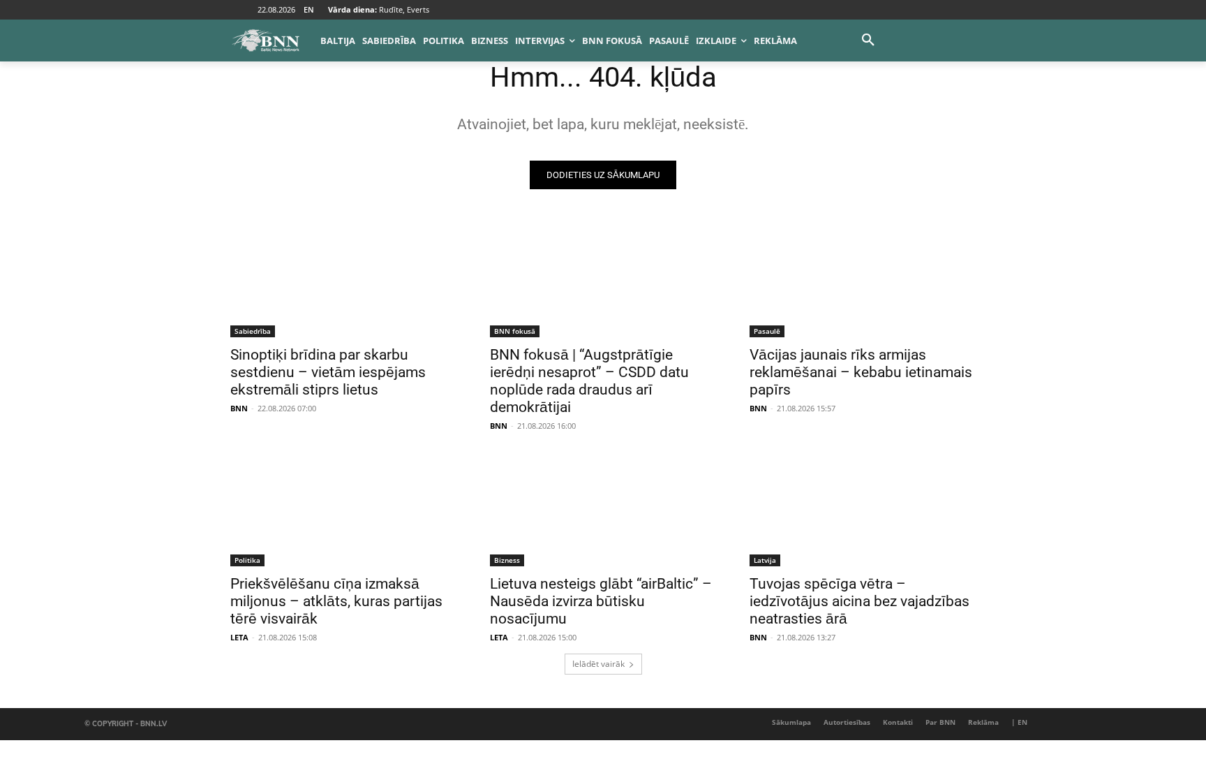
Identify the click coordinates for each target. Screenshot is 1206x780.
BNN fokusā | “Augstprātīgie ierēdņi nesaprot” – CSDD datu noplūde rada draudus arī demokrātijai (589, 380)
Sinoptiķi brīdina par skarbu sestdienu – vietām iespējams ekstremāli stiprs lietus (328, 372)
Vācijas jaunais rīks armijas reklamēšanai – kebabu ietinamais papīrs (861, 372)
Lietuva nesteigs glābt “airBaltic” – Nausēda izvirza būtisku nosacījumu (601, 601)
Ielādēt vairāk (598, 664)
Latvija (765, 560)
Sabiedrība (252, 331)
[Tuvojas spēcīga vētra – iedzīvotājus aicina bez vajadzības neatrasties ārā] (863, 509)
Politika (247, 560)
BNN (239, 408)
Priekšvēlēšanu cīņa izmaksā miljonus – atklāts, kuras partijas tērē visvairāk (336, 601)
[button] (868, 40)
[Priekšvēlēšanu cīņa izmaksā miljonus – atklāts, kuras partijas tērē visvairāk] (343, 509)
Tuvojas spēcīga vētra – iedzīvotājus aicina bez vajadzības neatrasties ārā (859, 601)
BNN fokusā (514, 331)
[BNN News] (265, 40)
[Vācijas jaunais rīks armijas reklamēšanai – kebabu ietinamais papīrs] (863, 280)
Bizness (507, 560)
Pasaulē (767, 331)
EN (309, 9)
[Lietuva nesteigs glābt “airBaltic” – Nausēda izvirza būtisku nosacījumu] (603, 509)
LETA (239, 637)
